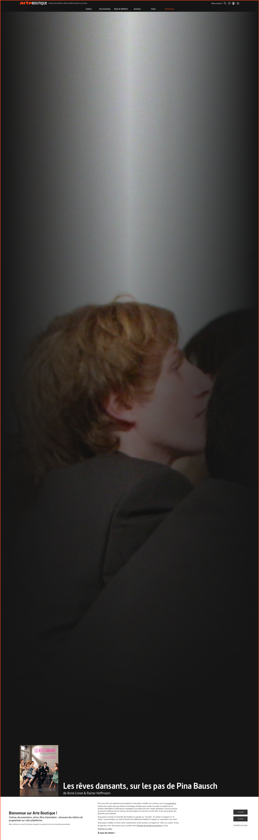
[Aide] (229, 3)
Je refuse (240, 819)
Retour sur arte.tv (216, 3)
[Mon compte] (233, 3)
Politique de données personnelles (149, 825)
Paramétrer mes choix (240, 825)
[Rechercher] (225, 3)
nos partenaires (170, 803)
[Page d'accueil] (33, 3)
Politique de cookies (105, 829)
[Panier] (237, 3)
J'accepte (241, 812)
